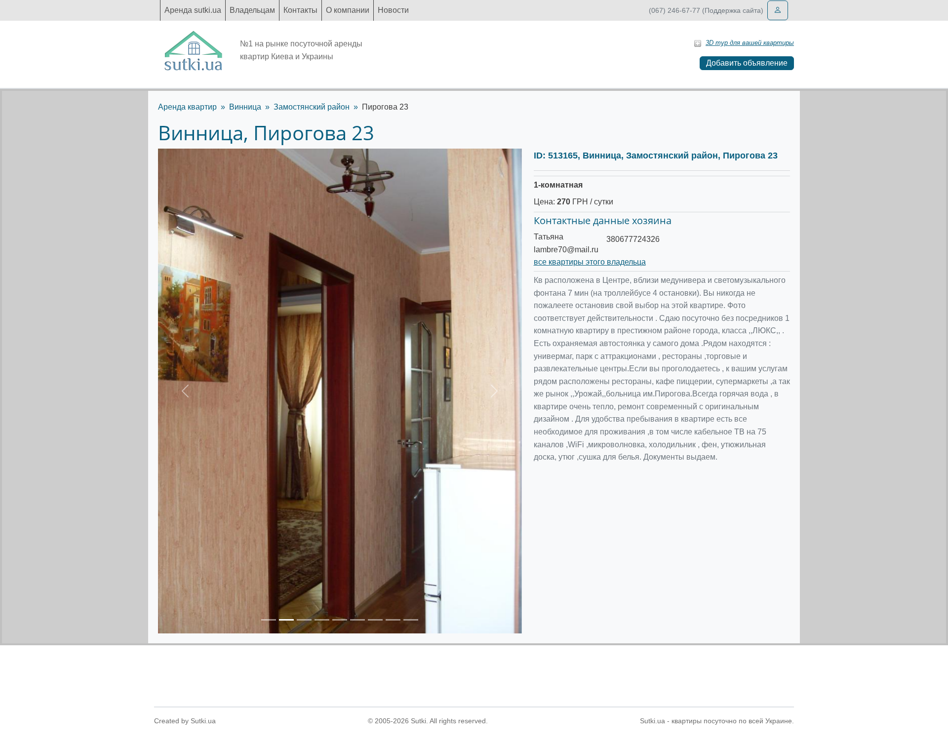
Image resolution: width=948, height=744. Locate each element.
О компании (347, 10)
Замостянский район (312, 107)
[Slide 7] (375, 620)
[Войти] (777, 10)
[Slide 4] (322, 620)
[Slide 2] (286, 620)
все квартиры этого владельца (590, 262)
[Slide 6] (357, 620)
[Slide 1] (268, 620)
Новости (393, 10)
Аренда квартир (187, 107)
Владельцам (252, 10)
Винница (245, 107)
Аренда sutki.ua (192, 10)
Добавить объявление (747, 63)
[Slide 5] (339, 620)
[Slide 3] (304, 620)
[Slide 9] (410, 620)
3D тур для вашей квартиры (750, 42)
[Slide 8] (393, 620)
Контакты (300, 10)
